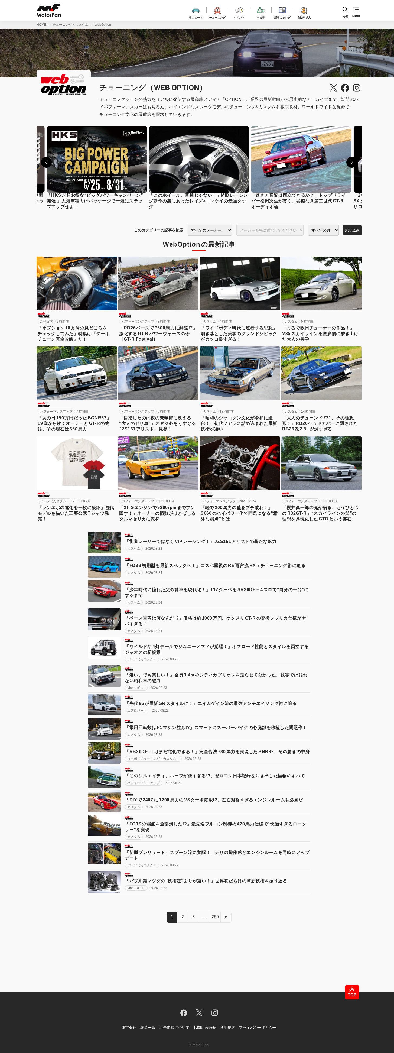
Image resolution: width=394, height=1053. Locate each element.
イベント (239, 16)
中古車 (261, 16)
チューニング (217, 16)
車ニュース (196, 16)
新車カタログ (282, 16)
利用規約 (227, 1027)
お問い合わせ (204, 1027)
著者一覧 (147, 1027)
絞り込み (352, 230)
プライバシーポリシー (258, 1027)
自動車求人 (304, 16)
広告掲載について (174, 1027)
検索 (345, 16)
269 (215, 917)
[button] (46, 162)
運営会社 (128, 1027)
